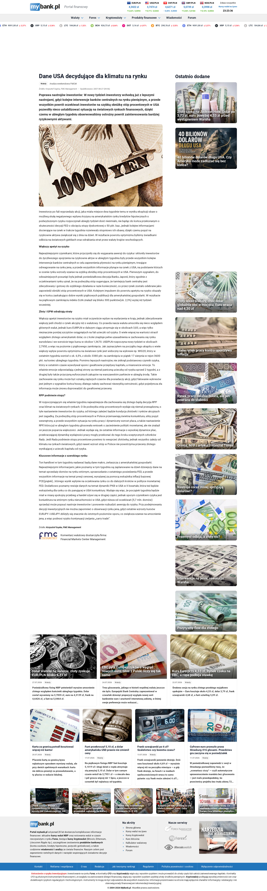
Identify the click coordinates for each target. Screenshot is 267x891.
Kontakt (38, 866)
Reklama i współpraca (61, 866)
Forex (92, 17)
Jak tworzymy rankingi (123, 866)
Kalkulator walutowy (136, 842)
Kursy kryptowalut (135, 835)
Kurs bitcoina (132, 839)
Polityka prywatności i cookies (177, 866)
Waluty (75, 17)
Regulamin (148, 866)
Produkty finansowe (144, 17)
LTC (56, 25)
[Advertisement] (133, 49)
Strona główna (133, 827)
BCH (87, 25)
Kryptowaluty (114, 17)
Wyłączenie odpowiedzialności (217, 866)
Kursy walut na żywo (228, 6)
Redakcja (99, 866)
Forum (192, 17)
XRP (27, 25)
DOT (119, 25)
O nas (84, 866)
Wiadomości (174, 17)
